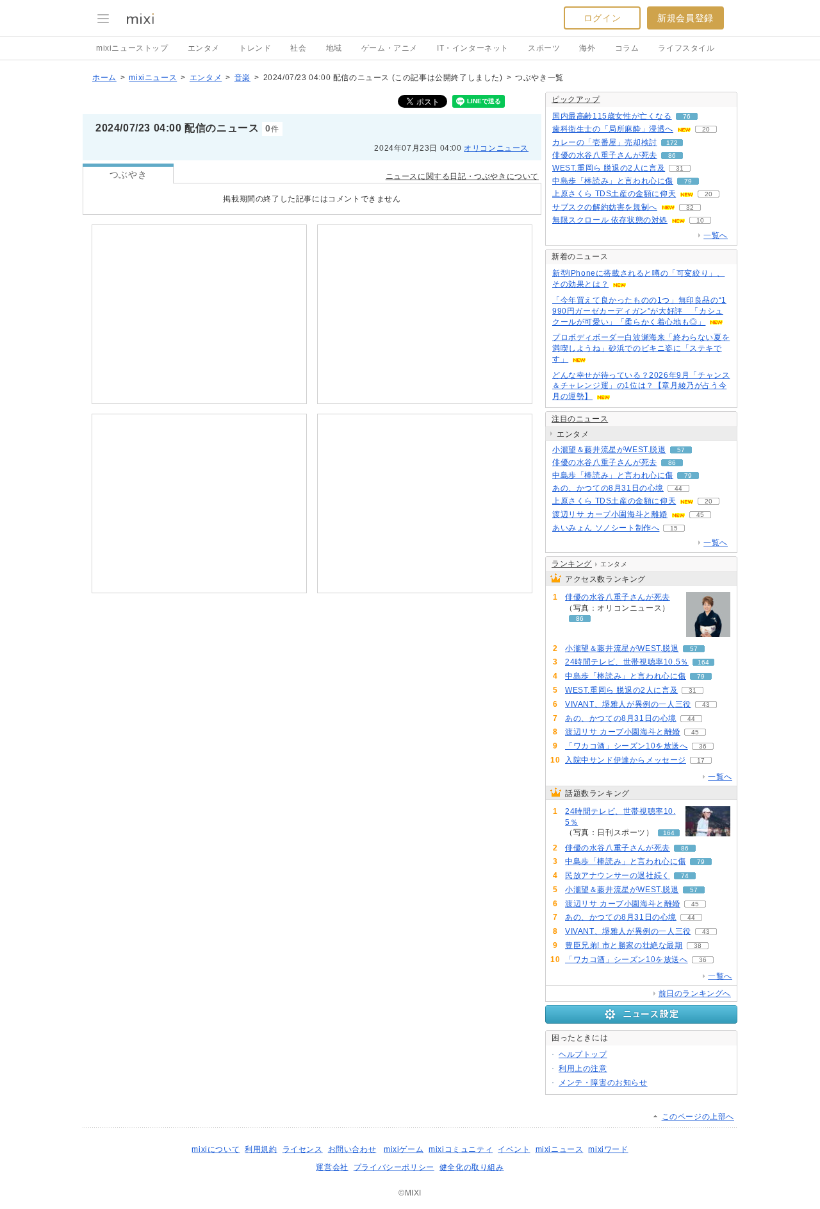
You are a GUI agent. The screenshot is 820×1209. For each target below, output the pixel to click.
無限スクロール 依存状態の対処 (610, 220)
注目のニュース (580, 418)
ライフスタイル (686, 48)
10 (700, 220)
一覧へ (715, 235)
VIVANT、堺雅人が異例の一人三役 (628, 704)
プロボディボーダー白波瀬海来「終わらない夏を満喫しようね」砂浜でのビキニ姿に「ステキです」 (641, 348)
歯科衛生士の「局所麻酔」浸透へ (612, 128)
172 (672, 142)
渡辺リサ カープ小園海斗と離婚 (610, 514)
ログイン (602, 18)
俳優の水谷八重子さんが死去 (604, 155)
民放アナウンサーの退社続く (617, 875)
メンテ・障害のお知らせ (603, 1082)
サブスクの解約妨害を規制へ (604, 207)
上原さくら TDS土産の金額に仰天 (614, 193)
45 (700, 514)
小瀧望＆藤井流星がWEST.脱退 (609, 449)
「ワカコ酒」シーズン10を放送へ (626, 745)
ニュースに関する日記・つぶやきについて (462, 176)
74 (685, 875)
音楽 (242, 77)
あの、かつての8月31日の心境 (608, 488)
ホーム (104, 77)
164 (703, 662)
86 (672, 155)
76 (687, 116)
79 (688, 181)
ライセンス (303, 1149)
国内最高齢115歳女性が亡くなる (612, 116)
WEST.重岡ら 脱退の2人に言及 (608, 168)
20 (706, 129)
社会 (298, 48)
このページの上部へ (698, 1116)
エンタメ (204, 48)
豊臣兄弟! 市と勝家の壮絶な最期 (624, 945)
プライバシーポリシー (394, 1167)
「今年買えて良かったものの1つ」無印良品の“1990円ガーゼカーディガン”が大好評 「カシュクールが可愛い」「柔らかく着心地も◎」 (639, 311)
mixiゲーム (403, 1149)
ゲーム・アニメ (389, 48)
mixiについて (216, 1149)
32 (690, 207)
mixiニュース (153, 77)
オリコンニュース (496, 148)
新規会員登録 (685, 18)
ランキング (572, 563)
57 (681, 449)
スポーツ (544, 48)
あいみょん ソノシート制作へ (605, 527)
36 (703, 746)
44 (678, 488)
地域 (334, 48)
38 (697, 945)
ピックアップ (576, 99)
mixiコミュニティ (461, 1149)
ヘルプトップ (583, 1054)
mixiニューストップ (132, 48)
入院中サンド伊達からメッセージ (625, 760)
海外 (587, 48)
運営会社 (332, 1167)
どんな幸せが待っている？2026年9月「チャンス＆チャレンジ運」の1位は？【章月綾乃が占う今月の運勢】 (641, 386)
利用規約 (261, 1149)
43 (706, 704)
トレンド (255, 48)
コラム (627, 48)
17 (701, 760)
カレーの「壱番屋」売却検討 (604, 142)
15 (674, 528)
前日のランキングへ (695, 993)
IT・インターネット (473, 48)
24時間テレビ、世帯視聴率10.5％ (627, 661)
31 (680, 168)
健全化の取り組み (471, 1167)
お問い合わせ (352, 1149)
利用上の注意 (583, 1068)
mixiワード (608, 1149)
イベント (514, 1149)
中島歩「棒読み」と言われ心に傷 (612, 180)
